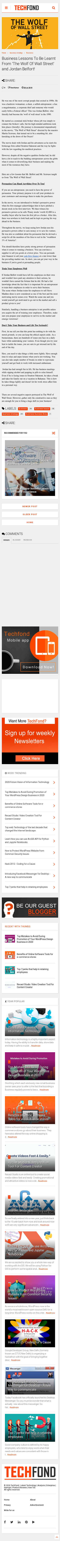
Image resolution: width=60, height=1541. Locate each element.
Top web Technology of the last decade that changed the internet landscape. (29, 1206)
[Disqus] (30, 582)
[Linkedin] (19, 1522)
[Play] (33, 1522)
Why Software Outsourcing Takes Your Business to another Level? (29, 462)
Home (4, 53)
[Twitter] (11, 1522)
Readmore (35, 1046)
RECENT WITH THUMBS (17, 926)
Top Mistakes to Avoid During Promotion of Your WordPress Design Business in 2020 (35, 939)
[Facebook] (5, 1522)
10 (10, 1427)
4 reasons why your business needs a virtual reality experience (29, 490)
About (32, 1500)
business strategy (16, 53)
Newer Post (30, 506)
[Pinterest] (26, 1522)
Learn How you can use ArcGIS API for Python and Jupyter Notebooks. (29, 1250)
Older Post (30, 514)
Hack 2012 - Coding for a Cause (29, 1342)
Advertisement (37, 1505)
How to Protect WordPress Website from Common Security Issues (30, 1294)
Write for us (9, 1510)
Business (29, 53)
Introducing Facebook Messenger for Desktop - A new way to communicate (29, 1385)
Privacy (7, 1505)
